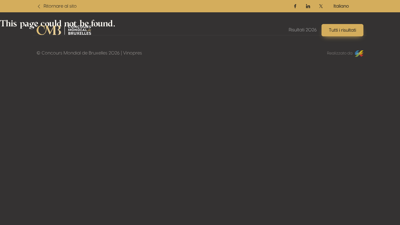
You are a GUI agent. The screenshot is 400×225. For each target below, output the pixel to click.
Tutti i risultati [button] (342, 30)
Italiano (341, 6)
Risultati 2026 (303, 30)
